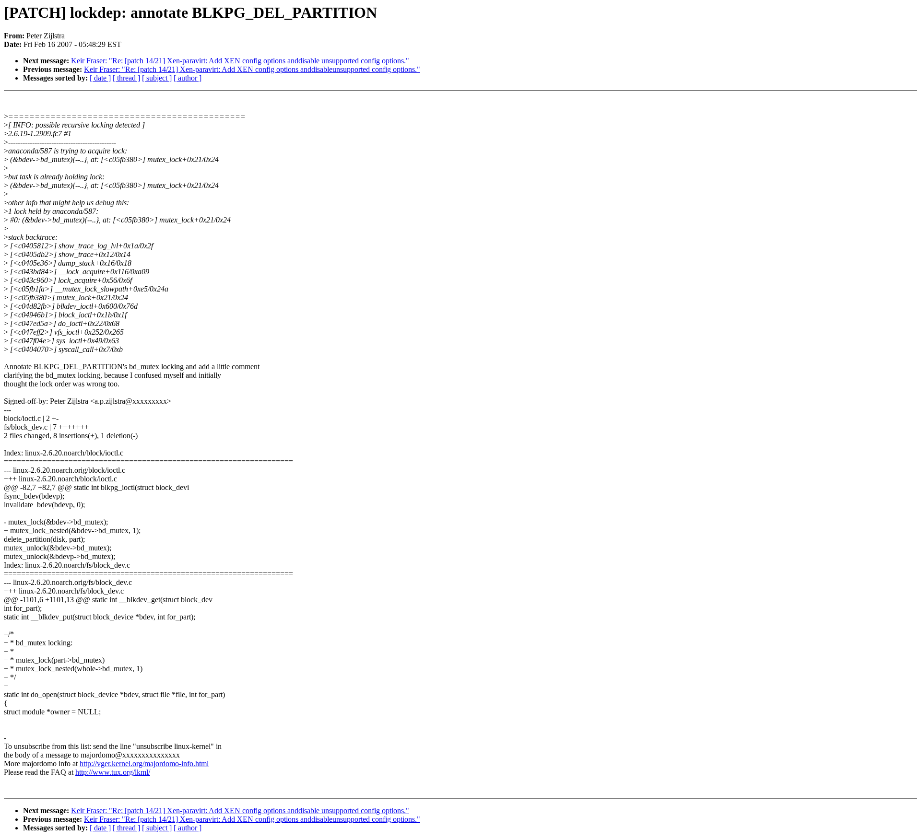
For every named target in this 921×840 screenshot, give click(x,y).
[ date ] (100, 78)
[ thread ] (126, 78)
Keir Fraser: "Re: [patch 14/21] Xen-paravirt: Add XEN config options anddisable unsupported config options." (240, 61)
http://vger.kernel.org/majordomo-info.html (144, 763)
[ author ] (187, 78)
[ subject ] (157, 78)
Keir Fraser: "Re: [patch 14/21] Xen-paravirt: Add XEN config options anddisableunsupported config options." (252, 69)
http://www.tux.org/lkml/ (112, 772)
